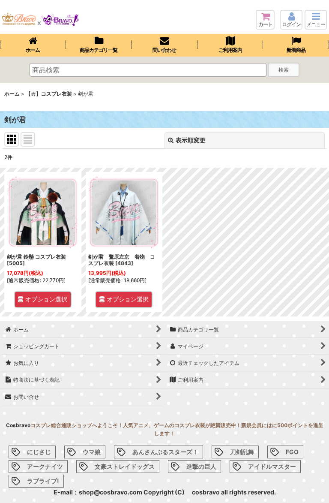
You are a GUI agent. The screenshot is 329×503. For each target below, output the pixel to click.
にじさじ (39, 451)
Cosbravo (18, 425)
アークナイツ (45, 466)
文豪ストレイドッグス (125, 466)
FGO (292, 451)
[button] (316, 20)
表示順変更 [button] (191, 140)
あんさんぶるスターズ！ (165, 451)
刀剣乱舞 (242, 451)
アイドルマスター (272, 466)
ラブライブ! (43, 481)
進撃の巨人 (201, 466)
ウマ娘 (92, 451)
